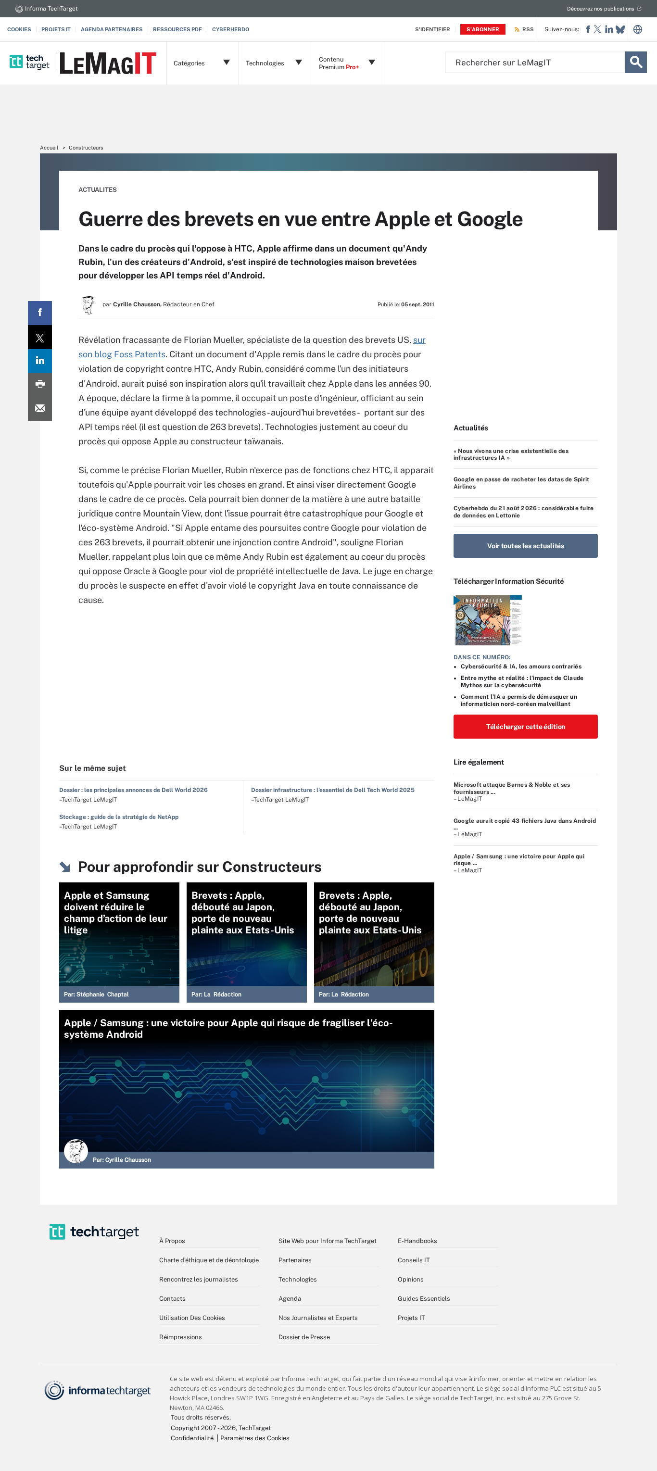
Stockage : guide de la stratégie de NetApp (118, 817)
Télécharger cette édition (525, 726)
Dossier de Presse (304, 1337)
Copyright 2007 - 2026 (203, 1428)
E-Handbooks (417, 1241)
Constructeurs (86, 148)
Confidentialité (192, 1438)
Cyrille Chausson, (137, 304)
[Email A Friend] (40, 409)
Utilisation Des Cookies (192, 1317)
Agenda (289, 1298)
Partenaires (295, 1260)
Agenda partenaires (112, 29)
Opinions (411, 1279)
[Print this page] (40, 385)
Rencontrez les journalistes (198, 1279)
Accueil (49, 148)
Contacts (172, 1298)
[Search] (636, 62)
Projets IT (56, 29)
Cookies (19, 29)
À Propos (172, 1241)
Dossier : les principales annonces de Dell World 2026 (133, 790)
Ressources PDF (177, 29)
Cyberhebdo (230, 29)
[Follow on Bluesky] (620, 29)
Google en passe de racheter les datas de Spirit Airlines (521, 483)
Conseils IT (414, 1260)
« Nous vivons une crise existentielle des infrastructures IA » (511, 454)
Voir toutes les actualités (525, 546)
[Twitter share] (40, 337)
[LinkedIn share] (40, 361)
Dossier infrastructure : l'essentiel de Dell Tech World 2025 (333, 790)
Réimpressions (180, 1337)
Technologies (297, 1279)
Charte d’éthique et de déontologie (209, 1260)
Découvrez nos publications (600, 9)
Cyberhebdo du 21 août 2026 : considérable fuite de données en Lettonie (524, 511)
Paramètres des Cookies (255, 1438)
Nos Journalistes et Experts (318, 1317)
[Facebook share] (40, 313)
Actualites (97, 189)
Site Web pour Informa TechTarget (327, 1241)
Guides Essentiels (424, 1298)
